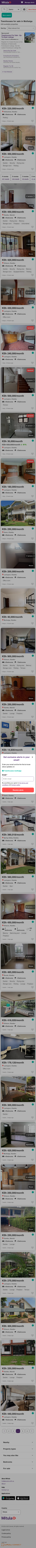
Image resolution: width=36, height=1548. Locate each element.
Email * (4, 775)
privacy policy (16, 785)
